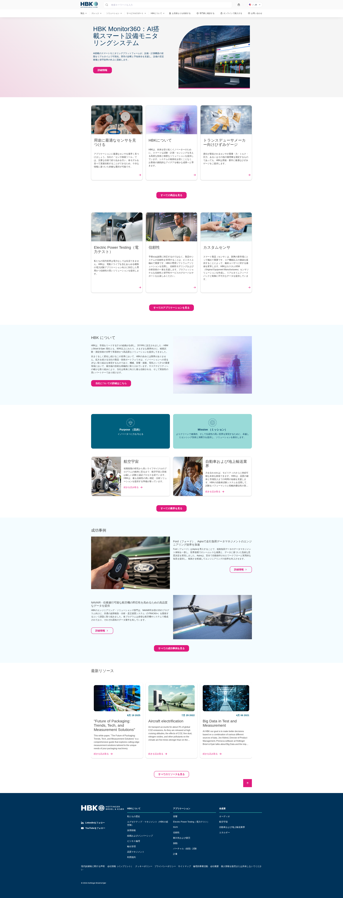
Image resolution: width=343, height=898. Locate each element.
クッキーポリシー (143, 866)
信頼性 (176, 832)
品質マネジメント (135, 852)
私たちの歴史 (133, 816)
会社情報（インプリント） (120, 866)
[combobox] (167, 5)
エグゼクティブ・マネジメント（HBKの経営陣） (147, 823)
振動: (175, 843)
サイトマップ (184, 866)
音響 (175, 816)
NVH (175, 827)
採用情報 (131, 830)
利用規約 (131, 857)
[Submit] (107, 5)
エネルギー (224, 832)
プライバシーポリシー (165, 866)
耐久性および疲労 (181, 838)
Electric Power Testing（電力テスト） (191, 822)
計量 (175, 854)
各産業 (222, 808)
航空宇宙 (223, 822)
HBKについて (134, 808)
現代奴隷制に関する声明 (93, 866)
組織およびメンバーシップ (140, 836)
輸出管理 (131, 846)
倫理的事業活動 (200, 866)
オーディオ (224, 816)
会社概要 (214, 866)
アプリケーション (181, 808)
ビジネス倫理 (133, 841)
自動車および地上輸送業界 (232, 827)
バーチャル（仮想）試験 (185, 848)
